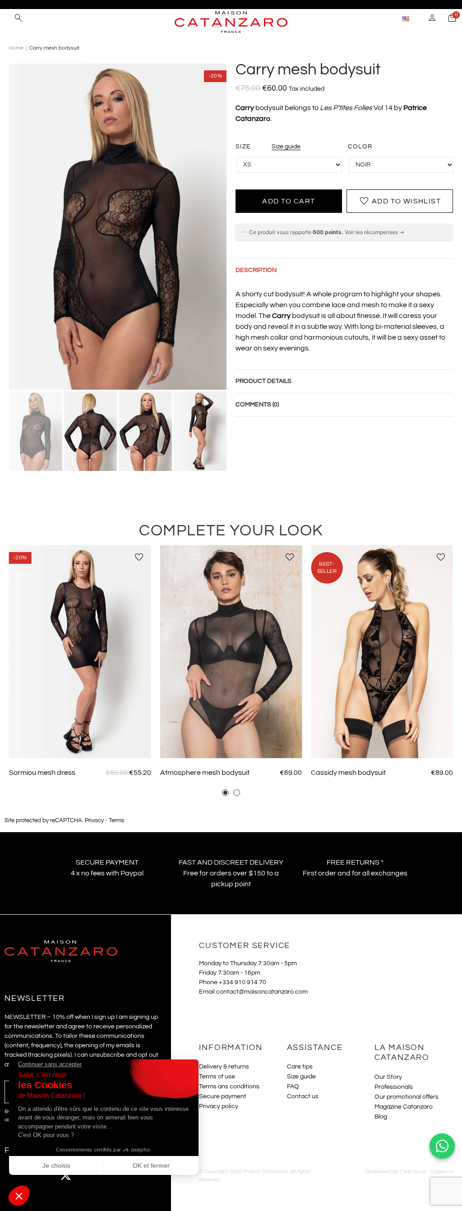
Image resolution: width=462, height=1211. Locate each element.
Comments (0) (257, 404)
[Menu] (9, 18)
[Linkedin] (140, 1175)
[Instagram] (40, 1175)
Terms (116, 821)
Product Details (263, 381)
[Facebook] (16, 1175)
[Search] (18, 19)
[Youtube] (90, 1175)
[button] (225, 792)
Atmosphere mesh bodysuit (204, 772)
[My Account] (432, 19)
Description (256, 270)
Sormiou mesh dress (42, 772)
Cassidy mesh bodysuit (348, 772)
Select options (80, 745)
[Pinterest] (115, 1175)
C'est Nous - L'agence (426, 1171)
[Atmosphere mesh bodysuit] (231, 651)
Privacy (94, 821)
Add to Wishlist (400, 201)
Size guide (286, 146)
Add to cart (288, 201)
